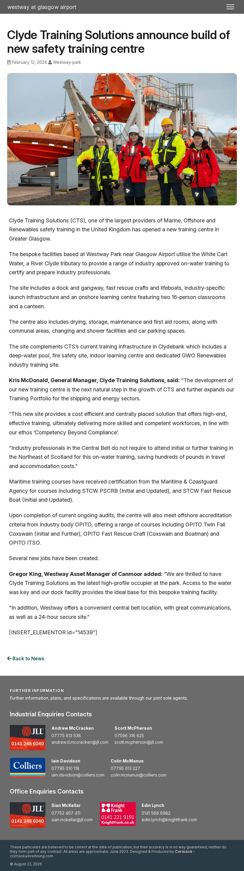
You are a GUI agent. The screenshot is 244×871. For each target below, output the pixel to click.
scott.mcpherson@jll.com (139, 742)
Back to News (27, 658)
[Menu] (230, 7)
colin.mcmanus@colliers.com (138, 774)
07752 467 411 (65, 813)
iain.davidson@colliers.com (77, 774)
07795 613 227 (125, 768)
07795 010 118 (65, 768)
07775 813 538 (66, 735)
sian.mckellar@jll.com (72, 819)
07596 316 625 (129, 735)
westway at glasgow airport (41, 7)
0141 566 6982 (156, 813)
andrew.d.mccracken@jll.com (79, 742)
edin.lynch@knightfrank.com (169, 819)
